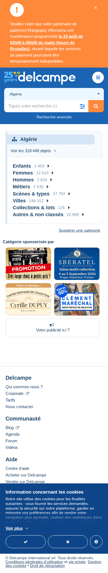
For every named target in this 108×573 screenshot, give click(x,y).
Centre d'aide (17, 468)
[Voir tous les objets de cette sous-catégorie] (48, 166)
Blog (10, 427)
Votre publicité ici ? (53, 330)
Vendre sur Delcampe (25, 481)
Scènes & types (31, 194)
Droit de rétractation (47, 565)
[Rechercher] (96, 106)
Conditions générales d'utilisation (34, 561)
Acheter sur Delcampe (26, 475)
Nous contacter (19, 406)
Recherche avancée (54, 117)
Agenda (12, 434)
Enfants (22, 166)
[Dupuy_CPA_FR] (28, 299)
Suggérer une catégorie (79, 230)
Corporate (15, 393)
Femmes (23, 173)
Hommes (23, 180)
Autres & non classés (38, 214)
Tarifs (10, 400)
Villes (19, 201)
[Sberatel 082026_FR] (77, 263)
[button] (82, 106)
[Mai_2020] (77, 299)
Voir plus (14, 528)
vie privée (77, 561)
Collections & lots (34, 207)
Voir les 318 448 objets (31, 150)
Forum (11, 440)
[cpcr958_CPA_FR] (28, 263)
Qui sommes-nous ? (24, 386)
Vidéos (12, 447)
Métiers (21, 186)
